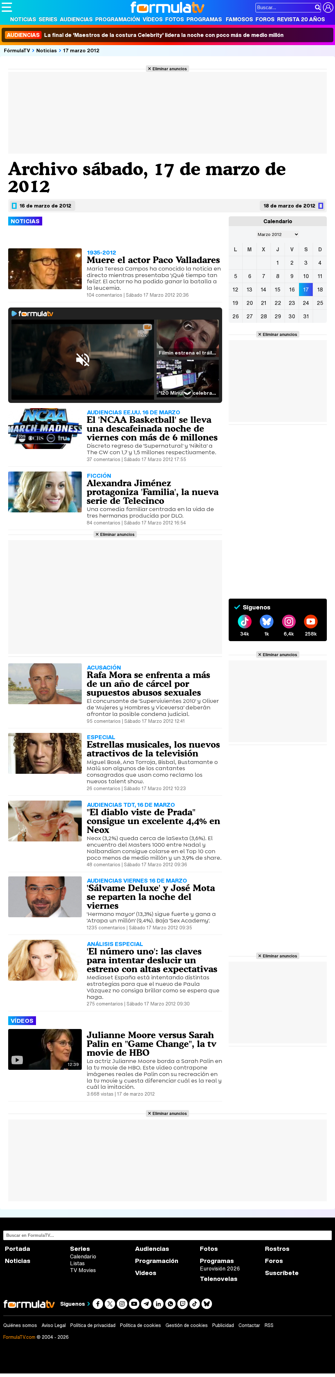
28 (263, 316)
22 (277, 303)
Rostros (277, 1249)
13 (249, 289)
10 (306, 276)
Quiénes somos (20, 1325)
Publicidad (223, 1325)
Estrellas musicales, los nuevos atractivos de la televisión (153, 748)
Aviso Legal (54, 1325)
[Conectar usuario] (328, 7)
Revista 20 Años (301, 19)
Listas (77, 1263)
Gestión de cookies (187, 1325)
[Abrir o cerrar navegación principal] (7, 7)
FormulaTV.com (19, 1337)
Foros (265, 19)
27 (249, 316)
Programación (117, 19)
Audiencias (76, 19)
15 (277, 289)
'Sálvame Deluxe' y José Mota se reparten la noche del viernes (151, 897)
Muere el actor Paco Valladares (153, 260)
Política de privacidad (92, 1325)
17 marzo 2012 (81, 50)
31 (306, 316)
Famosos (239, 19)
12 (235, 289)
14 (263, 289)
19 (235, 303)
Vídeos (153, 19)
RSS (269, 1325)
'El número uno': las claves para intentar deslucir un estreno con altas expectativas (152, 960)
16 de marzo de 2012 (45, 205)
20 (249, 303)
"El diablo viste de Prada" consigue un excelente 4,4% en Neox (153, 821)
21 (263, 303)
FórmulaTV (17, 50)
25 (320, 303)
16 (292, 289)
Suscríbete (282, 1273)
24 (306, 303)
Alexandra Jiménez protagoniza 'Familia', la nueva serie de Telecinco (153, 492)
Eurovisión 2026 (220, 1268)
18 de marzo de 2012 (289, 205)
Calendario (83, 1256)
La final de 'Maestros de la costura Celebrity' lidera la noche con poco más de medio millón (145, 35)
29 (277, 316)
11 (320, 276)
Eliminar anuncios (169, 69)
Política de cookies (140, 1325)
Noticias (23, 19)
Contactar (249, 1325)
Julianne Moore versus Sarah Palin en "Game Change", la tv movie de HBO (151, 1044)
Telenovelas (219, 1279)
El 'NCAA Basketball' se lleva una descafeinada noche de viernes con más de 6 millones (152, 428)
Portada (17, 1249)
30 (292, 316)
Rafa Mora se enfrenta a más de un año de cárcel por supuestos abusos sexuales (148, 684)
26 (235, 316)
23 (292, 303)
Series (48, 19)
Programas (204, 19)
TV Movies (83, 1270)
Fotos (174, 19)
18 (320, 289)
